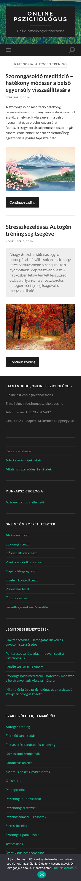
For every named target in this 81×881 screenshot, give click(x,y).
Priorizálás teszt (17, 589)
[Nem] (75, 867)
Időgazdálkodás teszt (21, 553)
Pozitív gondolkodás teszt (25, 562)
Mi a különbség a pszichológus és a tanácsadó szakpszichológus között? (39, 691)
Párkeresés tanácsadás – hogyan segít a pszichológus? (35, 655)
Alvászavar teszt (18, 535)
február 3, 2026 (18, 97)
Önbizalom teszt (18, 598)
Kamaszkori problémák (23, 753)
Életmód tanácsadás (20, 735)
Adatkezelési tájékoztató (24, 460)
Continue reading (22, 202)
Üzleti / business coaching (25, 853)
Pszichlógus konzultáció (23, 799)
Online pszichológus (41, 16)
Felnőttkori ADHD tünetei (25, 667)
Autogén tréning (18, 727)
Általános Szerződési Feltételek (29, 469)
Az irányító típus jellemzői (25, 502)
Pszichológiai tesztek (21, 808)
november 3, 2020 (19, 241)
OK (42, 874)
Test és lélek (14, 844)
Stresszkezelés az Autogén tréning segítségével (38, 230)
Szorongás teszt (17, 544)
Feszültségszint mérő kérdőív (27, 607)
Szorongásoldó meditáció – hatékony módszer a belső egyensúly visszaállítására (39, 83)
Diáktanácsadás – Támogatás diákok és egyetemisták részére (34, 642)
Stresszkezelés (16, 825)
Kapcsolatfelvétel (19, 451)
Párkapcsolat (15, 789)
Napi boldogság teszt (21, 571)
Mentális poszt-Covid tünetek (28, 772)
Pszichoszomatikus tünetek (26, 817)
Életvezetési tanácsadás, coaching (30, 744)
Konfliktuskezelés (19, 763)
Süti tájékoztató (63, 868)
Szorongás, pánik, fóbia (22, 835)
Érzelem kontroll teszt (22, 580)
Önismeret (14, 780)
